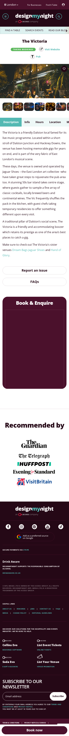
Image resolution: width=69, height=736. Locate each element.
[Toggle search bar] (59, 16)
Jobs (32, 609)
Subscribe (58, 696)
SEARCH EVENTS (34, 30)
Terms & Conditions (11, 723)
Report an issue (34, 270)
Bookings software (12, 650)
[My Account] (64, 5)
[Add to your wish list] (64, 69)
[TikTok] (60, 526)
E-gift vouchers (10, 666)
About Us (7, 609)
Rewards (21, 609)
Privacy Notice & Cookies (35, 723)
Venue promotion (45, 666)
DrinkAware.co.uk (11, 573)
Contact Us (45, 609)
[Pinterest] (34, 526)
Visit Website (52, 49)
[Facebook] (8, 526)
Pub (38, 56)
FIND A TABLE (12, 30)
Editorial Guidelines (42, 613)
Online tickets (44, 650)
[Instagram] (21, 526)
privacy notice (25, 707)
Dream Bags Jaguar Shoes (28, 250)
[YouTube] (47, 526)
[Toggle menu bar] (6, 16)
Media (5, 613)
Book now (34, 730)
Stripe (26, 550)
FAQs (34, 281)
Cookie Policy (20, 613)
